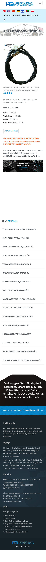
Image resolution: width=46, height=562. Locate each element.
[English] (8, 11)
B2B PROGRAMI (20, 15)
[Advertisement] (23, 195)
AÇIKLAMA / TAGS (11, 131)
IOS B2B (8, 15)
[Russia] (32, 11)
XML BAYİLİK (33, 15)
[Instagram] (4, 20)
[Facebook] (40, 15)
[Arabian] (27, 11)
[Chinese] (13, 11)
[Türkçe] (4, 11)
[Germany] (18, 11)
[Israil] (22, 11)
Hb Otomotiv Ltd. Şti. (23, 546)
